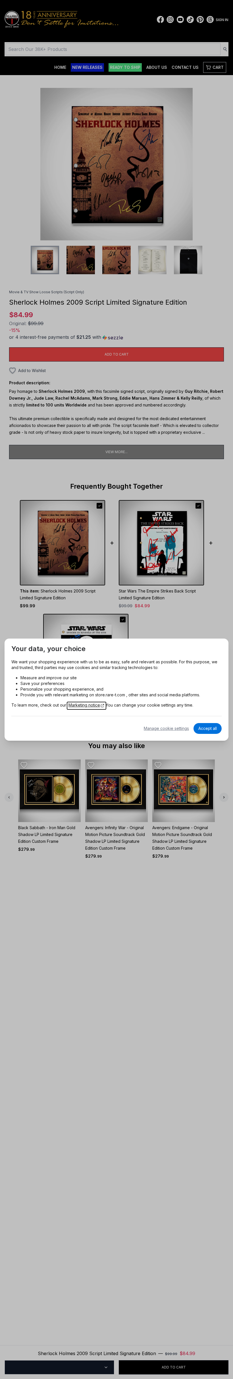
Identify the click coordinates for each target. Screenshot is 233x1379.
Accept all (207, 728)
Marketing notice (84, 705)
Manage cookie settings (166, 728)
